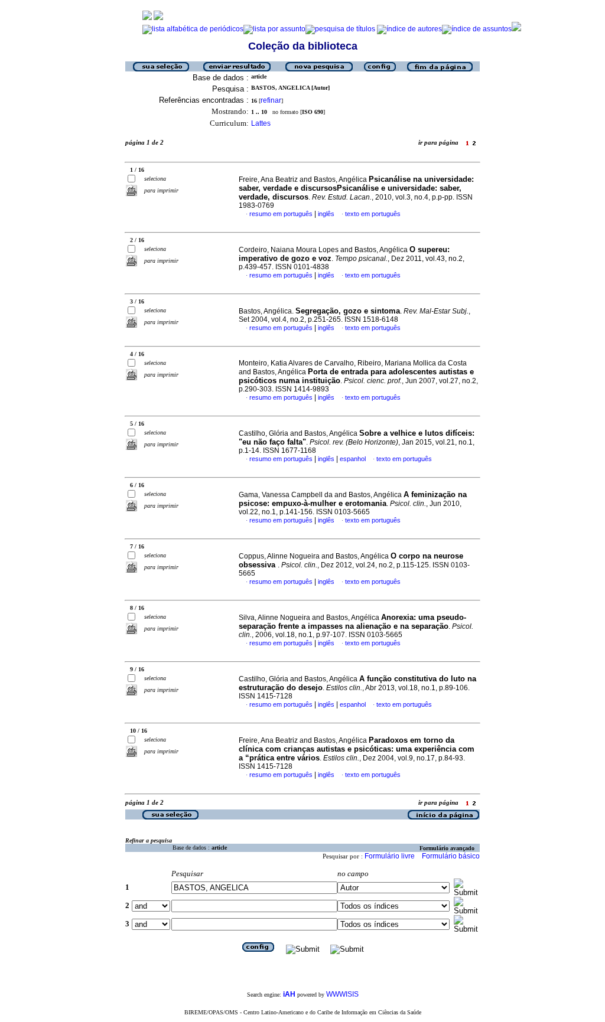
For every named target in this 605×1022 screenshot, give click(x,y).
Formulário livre (390, 856)
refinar (271, 100)
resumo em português (281, 213)
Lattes (261, 123)
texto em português (373, 213)
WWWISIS (342, 994)
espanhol (353, 458)
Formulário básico (451, 856)
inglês (326, 213)
